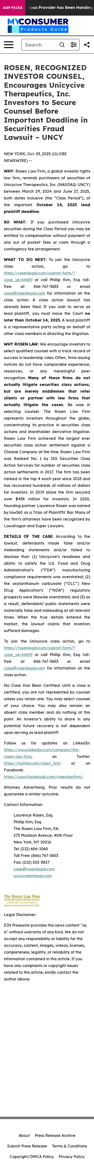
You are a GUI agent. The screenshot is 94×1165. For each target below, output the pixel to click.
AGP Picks (12, 8)
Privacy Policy (72, 1156)
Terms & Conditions (69, 1146)
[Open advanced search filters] (73, 44)
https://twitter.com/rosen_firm (32, 763)
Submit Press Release (27, 1146)
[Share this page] (86, 45)
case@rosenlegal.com (24, 293)
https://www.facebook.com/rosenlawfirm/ (43, 776)
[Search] (62, 44)
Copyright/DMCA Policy (32, 1156)
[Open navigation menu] (8, 45)
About (24, 1135)
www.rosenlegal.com (32, 875)
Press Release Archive (55, 1135)
